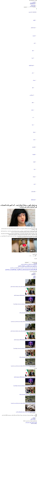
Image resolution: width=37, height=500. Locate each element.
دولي (32, 72)
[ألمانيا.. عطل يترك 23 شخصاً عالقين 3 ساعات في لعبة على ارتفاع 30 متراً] (30, 303)
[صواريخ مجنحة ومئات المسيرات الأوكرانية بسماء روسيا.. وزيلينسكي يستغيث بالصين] (30, 285)
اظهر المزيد (35, 263)
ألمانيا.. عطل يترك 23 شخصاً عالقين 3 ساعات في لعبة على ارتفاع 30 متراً (24, 348)
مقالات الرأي (33, 191)
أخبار (34, 43)
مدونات (34, 80)
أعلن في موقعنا (33, 419)
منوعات (34, 176)
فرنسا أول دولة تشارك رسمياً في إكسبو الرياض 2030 (27, 312)
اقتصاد (34, 161)
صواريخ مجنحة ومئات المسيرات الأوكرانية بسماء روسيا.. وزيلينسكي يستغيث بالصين (22, 286)
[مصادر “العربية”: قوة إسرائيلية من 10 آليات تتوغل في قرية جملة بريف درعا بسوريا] (30, 320)
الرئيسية (34, 35)
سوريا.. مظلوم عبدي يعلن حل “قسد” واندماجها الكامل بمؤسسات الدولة (24, 295)
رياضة (34, 139)
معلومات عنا (33, 418)
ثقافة (32, 102)
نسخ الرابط (26, 262)
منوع (32, 124)
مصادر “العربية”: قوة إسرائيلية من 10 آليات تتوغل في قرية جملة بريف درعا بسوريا (23, 321)
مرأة (34, 169)
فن (32, 117)
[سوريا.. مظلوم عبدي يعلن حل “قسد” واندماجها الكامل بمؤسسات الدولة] (30, 294)
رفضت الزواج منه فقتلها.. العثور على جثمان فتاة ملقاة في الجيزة (25, 411)
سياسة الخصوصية (32, 3)
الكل (32, 50)
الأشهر (34, 276)
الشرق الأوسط (31, 65)
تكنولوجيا (34, 154)
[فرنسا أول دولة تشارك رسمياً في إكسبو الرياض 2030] (30, 311)
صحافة (34, 132)
